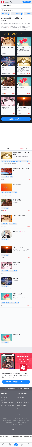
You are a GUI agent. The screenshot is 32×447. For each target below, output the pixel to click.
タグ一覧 (3, 400)
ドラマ (18, 411)
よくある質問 (26, 420)
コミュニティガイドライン (24, 418)
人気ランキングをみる (16, 119)
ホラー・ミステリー (21, 405)
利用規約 (4, 418)
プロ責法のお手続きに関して (22, 422)
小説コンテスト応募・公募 (7, 402)
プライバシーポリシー (14, 424)
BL (18, 408)
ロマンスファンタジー (22, 400)
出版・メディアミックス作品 (7, 405)
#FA (4, 13)
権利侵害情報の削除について (10, 422)
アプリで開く (27, 1)
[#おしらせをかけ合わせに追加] (22, 13)
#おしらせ (16, 13)
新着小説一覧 (4, 397)
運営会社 (20, 424)
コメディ (19, 414)
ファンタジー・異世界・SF (23, 402)
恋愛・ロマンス (20, 397)
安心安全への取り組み (7, 420)
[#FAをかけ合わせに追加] (9, 13)
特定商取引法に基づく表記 (18, 420)
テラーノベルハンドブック (13, 418)
